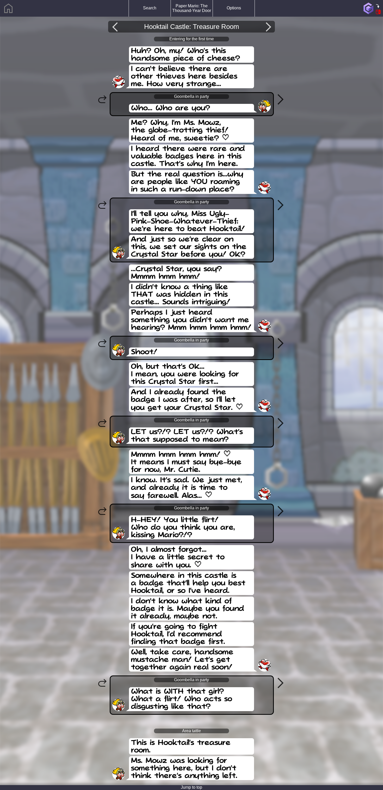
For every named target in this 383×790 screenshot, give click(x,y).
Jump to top (191, 787)
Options (234, 8)
